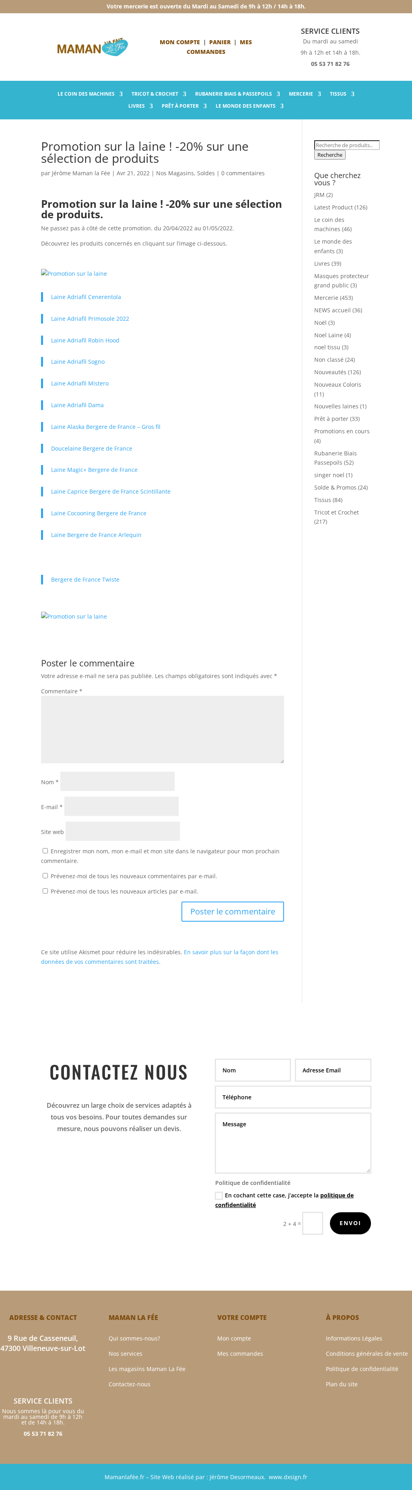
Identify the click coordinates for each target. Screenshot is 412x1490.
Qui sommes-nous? (134, 1338)
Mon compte (180, 42)
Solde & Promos (335, 487)
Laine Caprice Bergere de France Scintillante (111, 491)
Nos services (125, 1353)
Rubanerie (233, 94)
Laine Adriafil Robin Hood (85, 340)
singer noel (329, 475)
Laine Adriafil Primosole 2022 (90, 318)
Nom (50, 782)
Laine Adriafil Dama (77, 405)
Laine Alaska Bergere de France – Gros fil (106, 426)
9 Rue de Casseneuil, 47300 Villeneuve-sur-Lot (42, 1343)
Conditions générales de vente (367, 1353)
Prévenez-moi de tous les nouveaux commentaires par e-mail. (134, 876)
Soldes (206, 173)
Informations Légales (354, 1338)
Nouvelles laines (336, 406)
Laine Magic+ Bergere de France (94, 469)
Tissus (338, 94)
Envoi (350, 1223)
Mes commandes (240, 1353)
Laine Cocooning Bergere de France (98, 513)
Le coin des (86, 94)
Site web (52, 832)
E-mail (52, 807)
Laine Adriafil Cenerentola (86, 297)
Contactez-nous (129, 1384)
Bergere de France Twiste (85, 579)
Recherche (329, 154)
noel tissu (327, 347)
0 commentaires (243, 173)
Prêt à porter (180, 106)
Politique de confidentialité (362, 1369)
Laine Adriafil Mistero (80, 383)
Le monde (246, 106)
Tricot (155, 94)
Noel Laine (328, 335)
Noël (320, 322)
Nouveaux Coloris (337, 384)
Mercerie (301, 94)
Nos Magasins (175, 173)
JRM (319, 195)
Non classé (329, 359)
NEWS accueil (332, 310)
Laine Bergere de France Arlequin (96, 535)
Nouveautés (330, 372)
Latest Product (333, 207)
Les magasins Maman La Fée (147, 1369)
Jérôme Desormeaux (237, 1477)
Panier (220, 42)
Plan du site (342, 1384)
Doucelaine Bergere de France (91, 448)
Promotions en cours (342, 431)
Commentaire (61, 691)
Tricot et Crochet (336, 512)
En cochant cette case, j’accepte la (284, 1200)
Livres (136, 106)
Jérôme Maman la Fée (81, 173)
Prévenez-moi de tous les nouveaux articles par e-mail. (124, 891)
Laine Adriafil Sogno (78, 361)
